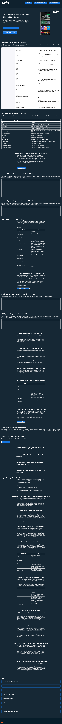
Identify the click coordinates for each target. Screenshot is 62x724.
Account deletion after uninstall (11, 711)
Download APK (21, 168)
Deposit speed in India (9, 694)
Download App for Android (11, 27)
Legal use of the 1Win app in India (11, 681)
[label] (2, 722)
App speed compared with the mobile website (14, 690)
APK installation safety (9, 685)
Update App (20, 421)
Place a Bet (5, 441)
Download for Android (40, 2)
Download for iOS (54, 2)
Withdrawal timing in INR (9, 698)
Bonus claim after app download (11, 707)
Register (28, 2)
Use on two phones (8, 702)
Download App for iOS (10, 32)
